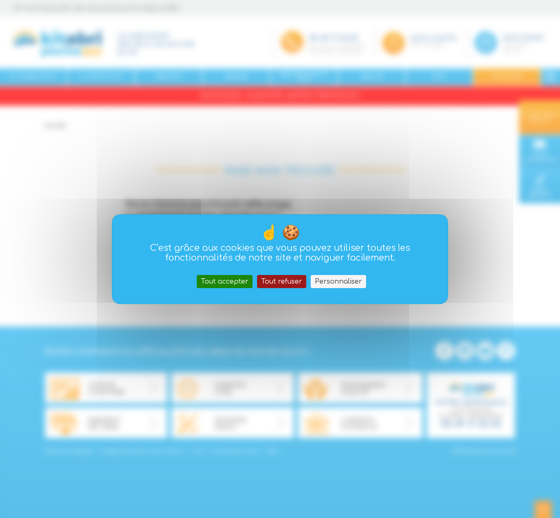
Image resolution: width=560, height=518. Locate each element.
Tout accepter (224, 281)
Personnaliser (338, 281)
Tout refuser (281, 281)
